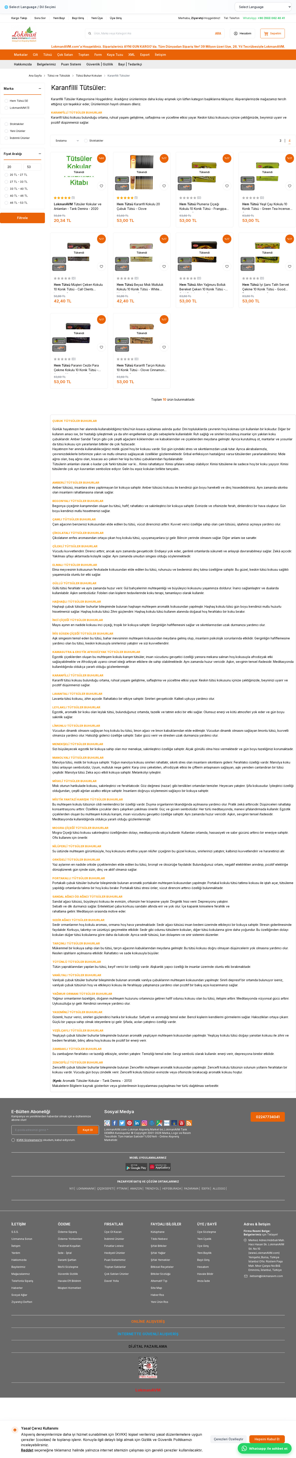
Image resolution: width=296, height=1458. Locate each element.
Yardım (15, 1252)
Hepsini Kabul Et (267, 1439)
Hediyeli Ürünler (114, 1252)
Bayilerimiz (18, 1267)
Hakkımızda (23, 64)
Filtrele (22, 218)
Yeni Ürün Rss (159, 1302)
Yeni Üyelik (204, 1238)
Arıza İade (203, 1281)
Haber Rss (157, 1295)
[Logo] (37, 33)
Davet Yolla (111, 1281)
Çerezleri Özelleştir (228, 1439)
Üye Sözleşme (206, 1231)
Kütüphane (158, 1231)
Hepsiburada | (172, 1188)
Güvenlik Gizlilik (68, 1274)
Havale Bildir (205, 1274)
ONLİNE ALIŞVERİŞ (148, 1321)
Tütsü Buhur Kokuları (89, 75)
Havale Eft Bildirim (69, 1281)
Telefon (234, 18)
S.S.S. (15, 1231)
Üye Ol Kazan (113, 1231)
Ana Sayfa (35, 75)
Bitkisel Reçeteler (162, 1267)
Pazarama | (192, 1188)
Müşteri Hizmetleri (69, 1288)
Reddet (27, 1450)
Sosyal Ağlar (19, 1295)
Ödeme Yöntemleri (70, 1238)
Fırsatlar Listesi (114, 1245)
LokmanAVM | (86, 1188)
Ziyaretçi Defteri (21, 1302)
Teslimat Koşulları (69, 1245)
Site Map (156, 1288)
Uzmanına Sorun (21, 1238)
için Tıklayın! (261, 1232)
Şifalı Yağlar (158, 1252)
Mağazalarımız (20, 1274)
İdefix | (206, 1188)
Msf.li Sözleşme (68, 1267)
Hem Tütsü (125, 204)
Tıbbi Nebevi (159, 1238)
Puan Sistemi (71, 64)
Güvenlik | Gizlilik (99, 64)
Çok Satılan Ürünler (116, 1274)
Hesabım (203, 1267)
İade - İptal (65, 1252)
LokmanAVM (64, 204)
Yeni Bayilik (204, 1252)
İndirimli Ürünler (114, 1238)
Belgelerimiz (46, 64)
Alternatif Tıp (159, 1281)
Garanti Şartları (67, 1259)
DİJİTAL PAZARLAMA (148, 1346)
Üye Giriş (203, 1245)
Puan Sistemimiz (115, 1259)
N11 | (72, 1188)
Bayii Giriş (203, 1259)
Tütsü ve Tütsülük (58, 75)
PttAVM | (122, 1188)
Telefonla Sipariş (22, 1281)
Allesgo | (220, 1188)
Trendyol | (153, 1188)
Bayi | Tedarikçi (130, 64)
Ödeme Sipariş (67, 1231)
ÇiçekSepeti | (106, 1188)
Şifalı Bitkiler (159, 1245)
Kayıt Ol (88, 1130)
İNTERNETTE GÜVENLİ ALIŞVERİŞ (148, 1334)
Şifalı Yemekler (160, 1259)
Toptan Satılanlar (115, 1267)
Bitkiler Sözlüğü (160, 1274)
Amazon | (136, 1188)
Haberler (17, 1288)
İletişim (15, 1245)
